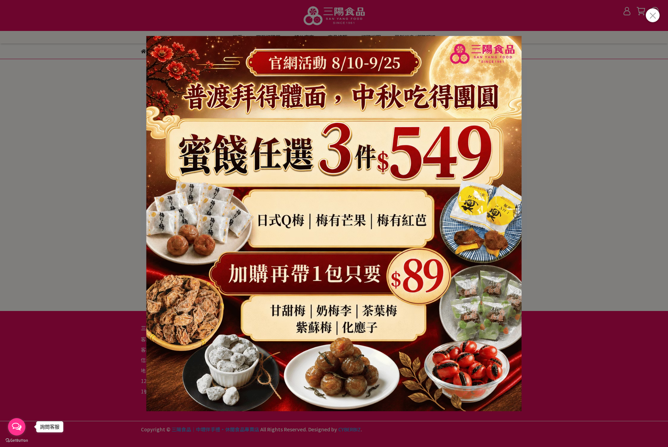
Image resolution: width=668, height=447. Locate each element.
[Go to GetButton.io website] (17, 440)
